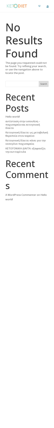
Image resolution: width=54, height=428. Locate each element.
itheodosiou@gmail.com (29, 282)
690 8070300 (20, 273)
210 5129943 (20, 266)
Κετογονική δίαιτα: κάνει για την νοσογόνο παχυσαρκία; (25, 142)
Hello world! (12, 116)
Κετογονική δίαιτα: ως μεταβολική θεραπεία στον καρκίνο (26, 134)
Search (43, 83)
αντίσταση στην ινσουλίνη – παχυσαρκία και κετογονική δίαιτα (22, 125)
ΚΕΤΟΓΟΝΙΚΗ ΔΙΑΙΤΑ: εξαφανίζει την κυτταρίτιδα (25, 150)
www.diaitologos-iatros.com (24, 287)
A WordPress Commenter (20, 195)
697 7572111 (20, 269)
